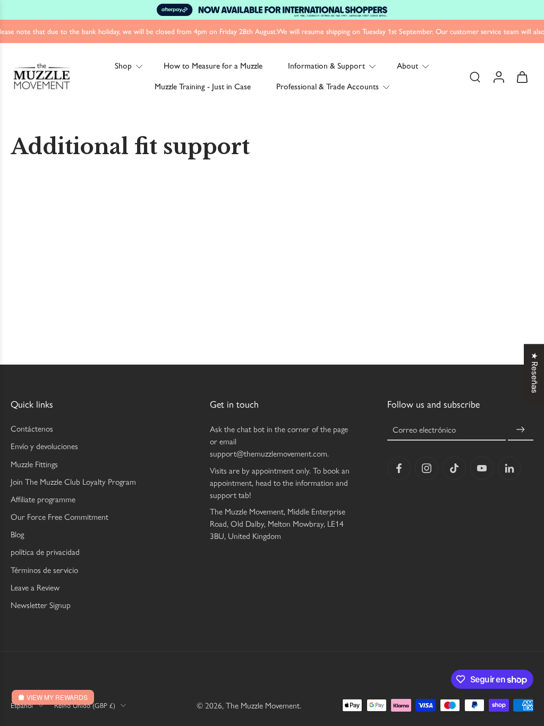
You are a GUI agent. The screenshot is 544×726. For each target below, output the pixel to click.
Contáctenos (32, 429)
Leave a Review (35, 588)
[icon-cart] (521, 76)
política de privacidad (45, 552)
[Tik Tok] (454, 468)
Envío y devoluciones (44, 446)
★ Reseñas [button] (534, 372)
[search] (475, 77)
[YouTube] (482, 468)
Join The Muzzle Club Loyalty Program (73, 481)
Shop (123, 66)
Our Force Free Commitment (59, 517)
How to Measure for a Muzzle (213, 66)
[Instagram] (426, 468)
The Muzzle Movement (263, 705)
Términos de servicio (44, 569)
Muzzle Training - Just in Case (203, 87)
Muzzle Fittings (34, 464)
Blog (17, 534)
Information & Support (326, 66)
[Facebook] (399, 468)
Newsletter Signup (41, 605)
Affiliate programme (43, 499)
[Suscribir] (520, 430)
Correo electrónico (424, 430)
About (407, 66)
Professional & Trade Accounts (327, 87)
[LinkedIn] (509, 468)
